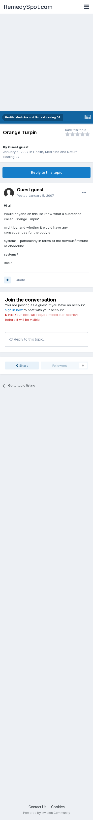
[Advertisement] (46, 62)
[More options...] (84, 192)
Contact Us (37, 807)
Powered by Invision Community (46, 813)
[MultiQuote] (7, 280)
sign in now (14, 310)
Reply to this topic (46, 172)
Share (23, 365)
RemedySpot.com (28, 6)
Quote (20, 280)
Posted (35, 195)
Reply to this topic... (29, 339)
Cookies (58, 807)
